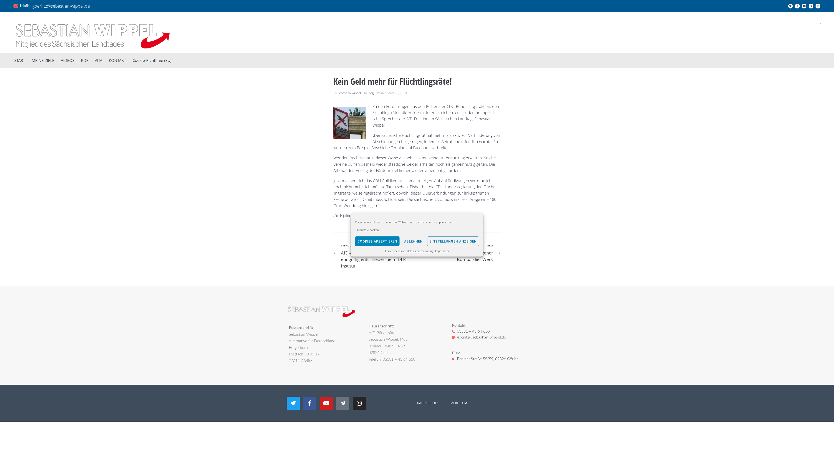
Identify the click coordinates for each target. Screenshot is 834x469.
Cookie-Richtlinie (395, 251)
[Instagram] (818, 6)
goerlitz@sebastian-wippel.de (61, 6)
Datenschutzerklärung (420, 251)
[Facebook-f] (797, 6)
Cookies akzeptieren (377, 241)
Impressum (442, 251)
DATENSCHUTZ (427, 403)
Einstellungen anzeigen (453, 241)
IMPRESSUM (458, 403)
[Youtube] (804, 6)
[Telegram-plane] (811, 6)
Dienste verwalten (368, 230)
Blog (371, 93)
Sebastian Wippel (349, 93)
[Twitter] (790, 6)
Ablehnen (413, 241)
